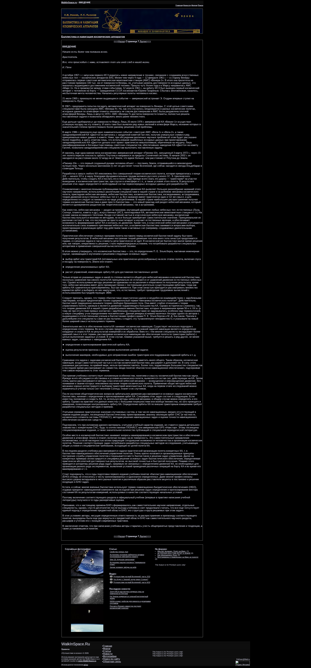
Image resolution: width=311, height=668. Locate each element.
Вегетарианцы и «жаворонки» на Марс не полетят (177, 557)
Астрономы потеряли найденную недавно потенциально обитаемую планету (127, 556)
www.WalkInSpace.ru (87, 661)
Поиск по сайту (111, 659)
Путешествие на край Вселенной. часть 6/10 (131, 582)
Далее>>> (145, 41)
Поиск (200, 5)
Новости (187, 5)
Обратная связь (112, 661)
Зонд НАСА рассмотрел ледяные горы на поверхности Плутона (127, 592)
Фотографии (109, 656)
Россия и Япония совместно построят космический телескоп (125, 607)
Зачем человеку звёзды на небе (123, 567)
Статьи (107, 651)
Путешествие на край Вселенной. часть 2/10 (131, 576)
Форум (194, 5)
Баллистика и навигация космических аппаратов (93, 36)
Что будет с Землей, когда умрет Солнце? (130, 579)
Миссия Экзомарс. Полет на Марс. (171, 551)
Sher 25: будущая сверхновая (122, 559)
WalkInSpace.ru (69, 2)
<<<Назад (119, 41)
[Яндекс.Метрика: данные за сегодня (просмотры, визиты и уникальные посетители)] (243, 663)
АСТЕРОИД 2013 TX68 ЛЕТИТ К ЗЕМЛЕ (173, 553)
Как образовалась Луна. (167, 555)
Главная (179, 5)
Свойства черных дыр (119, 552)
